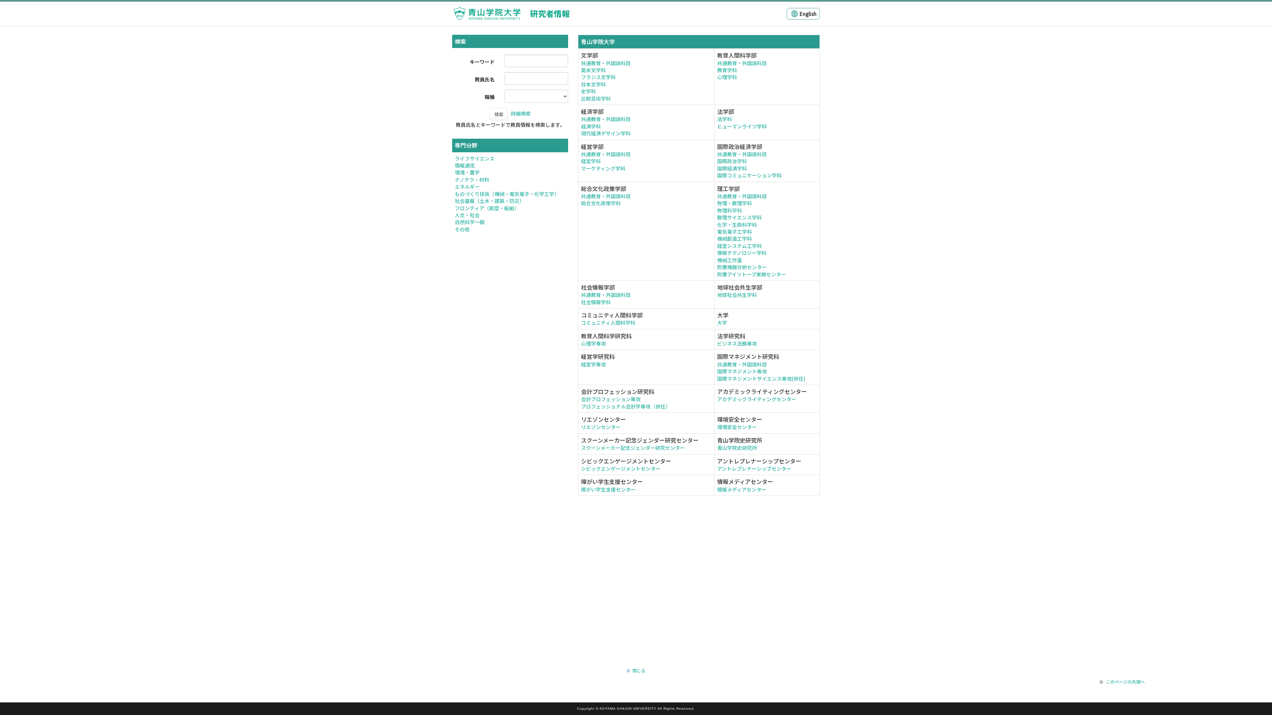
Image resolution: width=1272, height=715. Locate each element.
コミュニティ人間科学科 (608, 322)
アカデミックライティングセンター (756, 399)
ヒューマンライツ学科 (742, 126)
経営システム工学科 (739, 245)
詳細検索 (521, 113)
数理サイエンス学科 (739, 217)
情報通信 (465, 165)
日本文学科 (593, 84)
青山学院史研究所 (737, 447)
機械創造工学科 (734, 238)
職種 (490, 96)
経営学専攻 (593, 364)
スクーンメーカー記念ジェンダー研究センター (633, 447)
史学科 (588, 91)
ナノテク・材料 (472, 179)
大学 (722, 322)
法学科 (724, 119)
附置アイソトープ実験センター (751, 274)
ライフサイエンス (475, 158)
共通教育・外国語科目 (606, 63)
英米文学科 (593, 70)
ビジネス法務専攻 (737, 343)
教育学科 (727, 70)
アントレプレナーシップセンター (754, 468)
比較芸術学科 (596, 98)
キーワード (482, 61)
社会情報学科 (596, 302)
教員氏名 (485, 79)
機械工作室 (729, 260)
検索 (499, 114)
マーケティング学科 (603, 168)
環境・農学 (467, 172)
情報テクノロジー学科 (742, 252)
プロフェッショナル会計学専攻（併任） (625, 406)
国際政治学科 (732, 161)
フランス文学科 (598, 76)
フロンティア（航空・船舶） (487, 208)
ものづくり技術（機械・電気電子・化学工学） (507, 193)
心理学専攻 (593, 343)
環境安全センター (737, 426)
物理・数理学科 (734, 203)
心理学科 (727, 76)
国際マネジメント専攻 (742, 371)
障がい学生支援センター (608, 489)
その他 (462, 229)
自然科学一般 (470, 221)
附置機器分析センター (742, 266)
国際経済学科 (732, 168)
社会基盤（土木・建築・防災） (489, 200)
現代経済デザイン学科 (606, 133)
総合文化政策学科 (601, 203)
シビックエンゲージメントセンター (621, 468)
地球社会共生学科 (737, 294)
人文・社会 (467, 215)
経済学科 (591, 126)
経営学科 (591, 161)
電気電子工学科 (734, 231)
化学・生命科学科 (737, 224)
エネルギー (467, 186)
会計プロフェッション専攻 (611, 399)
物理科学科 (729, 210)
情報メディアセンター (742, 489)
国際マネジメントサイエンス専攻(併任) (761, 378)
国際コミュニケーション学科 (749, 175)
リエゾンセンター (601, 426)
